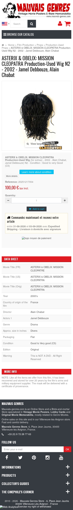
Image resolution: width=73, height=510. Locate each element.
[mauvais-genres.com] (36, 9)
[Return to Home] (3, 45)
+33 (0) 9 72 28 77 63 (19, 434)
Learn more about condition (36, 172)
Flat (33, 337)
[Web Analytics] (9, 506)
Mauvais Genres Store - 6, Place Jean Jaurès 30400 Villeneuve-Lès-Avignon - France (42, 502)
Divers (34, 330)
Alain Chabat (37, 312)
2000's (34, 296)
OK (67, 449)
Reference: (11, 181)
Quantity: (10, 195)
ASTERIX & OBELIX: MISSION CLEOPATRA (47, 278)
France (34, 302)
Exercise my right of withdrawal (34, 506)
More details (11, 175)
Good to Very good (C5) (43, 343)
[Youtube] (61, 457)
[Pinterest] (34, 457)
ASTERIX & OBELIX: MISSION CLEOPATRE (47, 268)
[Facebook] (7, 457)
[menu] (60, 23)
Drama (34, 324)
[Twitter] (20, 457)
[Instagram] (47, 457)
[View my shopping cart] (67, 24)
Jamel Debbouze (40, 318)
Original (35, 349)
